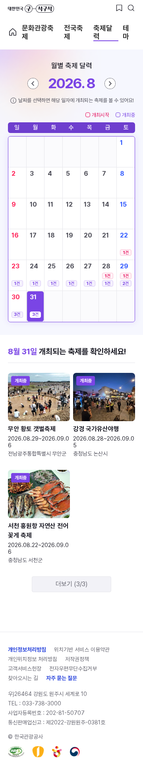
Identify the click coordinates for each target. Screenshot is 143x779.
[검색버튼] (131, 8)
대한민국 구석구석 (31, 9)
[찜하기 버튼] (119, 8)
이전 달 (33, 83)
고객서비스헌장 (24, 668)
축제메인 (12, 32)
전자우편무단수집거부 (73, 668)
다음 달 (110, 83)
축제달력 (102, 32)
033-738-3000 (41, 703)
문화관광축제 (38, 32)
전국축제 (73, 32)
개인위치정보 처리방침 (32, 659)
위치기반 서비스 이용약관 (82, 649)
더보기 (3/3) (72, 584)
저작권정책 (77, 659)
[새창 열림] (16, 751)
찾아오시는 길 (23, 678)
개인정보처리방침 (27, 649)
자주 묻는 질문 (61, 678)
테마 (126, 32)
